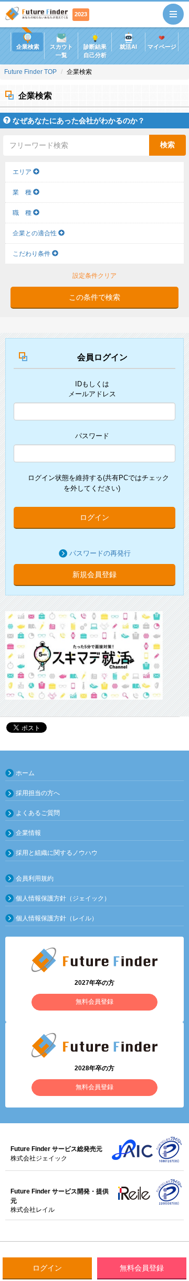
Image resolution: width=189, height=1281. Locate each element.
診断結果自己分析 (95, 51)
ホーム (25, 773)
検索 (167, 144)
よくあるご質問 (38, 813)
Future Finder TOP (30, 71)
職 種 (23, 212)
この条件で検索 (94, 297)
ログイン (94, 517)
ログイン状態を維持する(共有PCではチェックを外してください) (98, 483)
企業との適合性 (35, 233)
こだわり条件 (32, 253)
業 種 (23, 192)
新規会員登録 (94, 574)
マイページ (162, 47)
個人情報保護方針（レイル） (57, 918)
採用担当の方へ (38, 793)
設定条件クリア (94, 275)
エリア (23, 172)
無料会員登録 (142, 1268)
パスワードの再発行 (100, 553)
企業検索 (27, 47)
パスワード (92, 436)
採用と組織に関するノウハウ (57, 852)
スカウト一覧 (61, 51)
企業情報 (28, 833)
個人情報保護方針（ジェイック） (63, 898)
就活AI (128, 47)
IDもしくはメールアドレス (92, 389)
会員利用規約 (35, 878)
